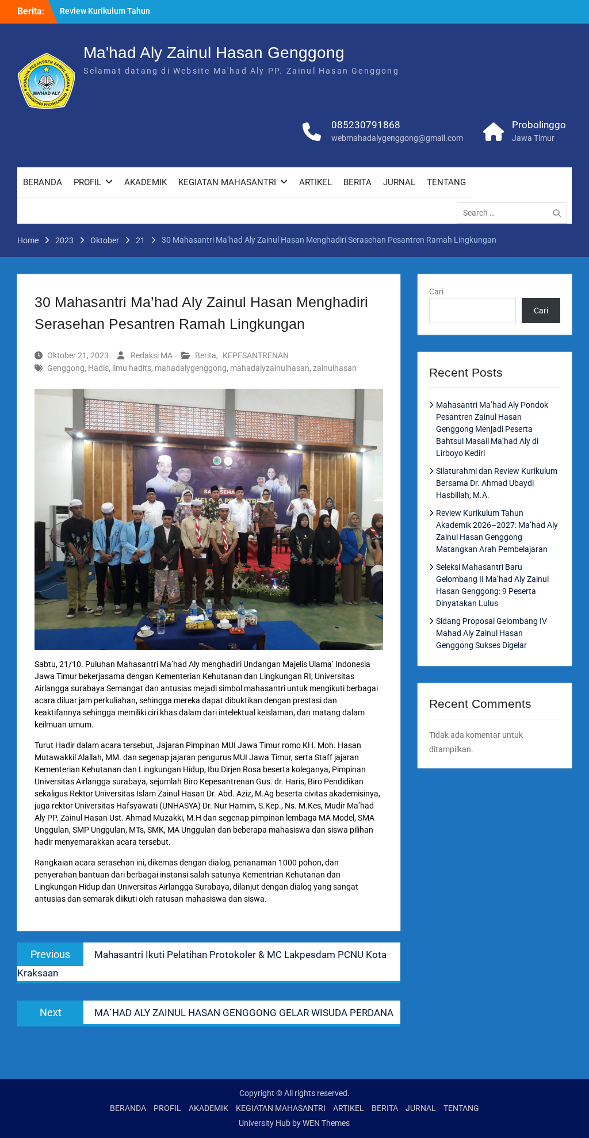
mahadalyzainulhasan (269, 368)
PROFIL (87, 182)
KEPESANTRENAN (256, 355)
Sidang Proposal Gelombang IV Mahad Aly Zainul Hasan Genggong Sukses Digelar (491, 633)
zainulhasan (335, 368)
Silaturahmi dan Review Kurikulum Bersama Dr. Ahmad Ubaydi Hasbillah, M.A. (496, 483)
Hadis (98, 368)
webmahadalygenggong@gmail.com (397, 138)
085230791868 (365, 125)
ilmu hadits (131, 368)
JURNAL (399, 182)
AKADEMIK (145, 182)
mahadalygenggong (191, 368)
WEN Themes (326, 1123)
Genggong (66, 368)
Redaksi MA (152, 355)
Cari (436, 291)
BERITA (357, 182)
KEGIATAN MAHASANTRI (227, 182)
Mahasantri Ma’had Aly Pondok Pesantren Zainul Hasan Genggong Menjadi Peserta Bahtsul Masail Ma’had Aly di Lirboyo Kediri (492, 429)
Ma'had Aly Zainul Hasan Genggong (214, 53)
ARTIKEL (315, 182)
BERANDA (42, 182)
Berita (205, 355)
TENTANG (446, 182)
